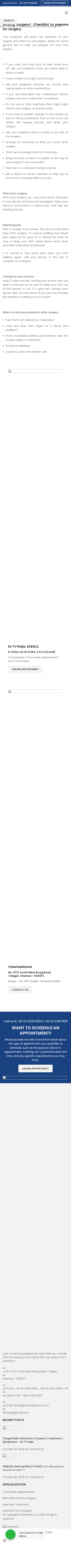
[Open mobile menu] (66, 12)
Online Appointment (54, 2)
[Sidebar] (4, 1540)
